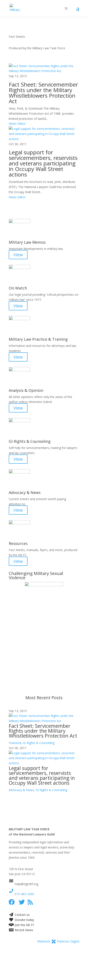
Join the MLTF (24, 925)
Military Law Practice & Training (38, 339)
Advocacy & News (25, 492)
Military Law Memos (27, 242)
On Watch (18, 288)
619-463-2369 (24, 894)
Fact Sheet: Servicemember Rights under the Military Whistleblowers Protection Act (43, 93)
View (18, 255)
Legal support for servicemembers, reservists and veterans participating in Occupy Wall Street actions (43, 163)
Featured (15, 743)
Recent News (23, 930)
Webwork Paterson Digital (58, 941)
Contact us (21, 915)
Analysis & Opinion (26, 390)
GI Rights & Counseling (30, 441)
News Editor (17, 124)
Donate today (24, 920)
